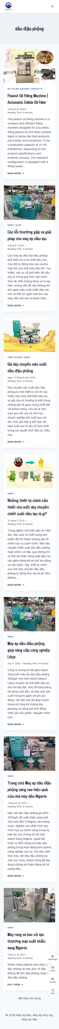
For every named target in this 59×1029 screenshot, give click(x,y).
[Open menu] (52, 6)
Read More (16, 173)
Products (37, 89)
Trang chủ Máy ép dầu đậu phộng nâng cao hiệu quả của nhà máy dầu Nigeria (29, 789)
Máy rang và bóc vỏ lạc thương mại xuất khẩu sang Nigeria (26, 941)
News (11, 225)
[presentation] (29, 66)
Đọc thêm (15, 984)
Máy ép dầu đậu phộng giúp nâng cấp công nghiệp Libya (29, 650)
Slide (18, 225)
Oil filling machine (18, 89)
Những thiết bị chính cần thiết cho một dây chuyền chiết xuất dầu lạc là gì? (28, 507)
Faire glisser (15, 357)
